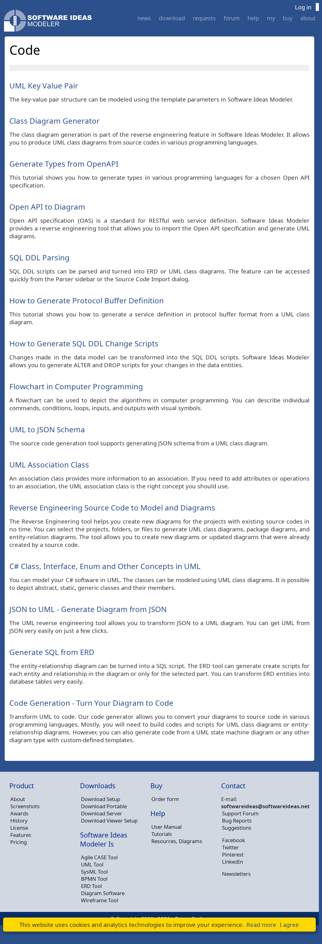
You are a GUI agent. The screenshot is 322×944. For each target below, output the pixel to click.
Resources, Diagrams (176, 841)
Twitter (230, 847)
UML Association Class (49, 464)
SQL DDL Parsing (39, 257)
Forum (232, 18)
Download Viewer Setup (109, 820)
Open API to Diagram (47, 207)
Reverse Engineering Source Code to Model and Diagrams (112, 507)
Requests (204, 18)
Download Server (101, 813)
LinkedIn (232, 861)
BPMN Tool (94, 878)
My (271, 18)
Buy (287, 18)
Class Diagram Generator (54, 121)
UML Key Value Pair (43, 85)
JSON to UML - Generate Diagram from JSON (88, 609)
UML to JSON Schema (47, 429)
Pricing (18, 842)
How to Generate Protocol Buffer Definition (86, 300)
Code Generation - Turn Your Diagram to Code (91, 703)
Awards (19, 813)
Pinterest (233, 854)
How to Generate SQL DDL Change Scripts (84, 343)
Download (172, 18)
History (19, 820)
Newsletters (236, 873)
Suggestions (236, 827)
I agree (289, 924)
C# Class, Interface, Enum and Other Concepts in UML (105, 566)
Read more (261, 924)
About (308, 18)
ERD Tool (91, 885)
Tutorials (161, 833)
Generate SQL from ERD (51, 652)
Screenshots (25, 806)
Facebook (233, 840)
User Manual (166, 826)
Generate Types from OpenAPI (63, 164)
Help (253, 18)
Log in (303, 7)
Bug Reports (237, 820)
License (19, 827)
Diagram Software (103, 893)
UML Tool (92, 864)
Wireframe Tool (99, 900)
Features (20, 834)
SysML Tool (94, 871)
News (144, 18)
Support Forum (240, 813)
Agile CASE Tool (99, 857)
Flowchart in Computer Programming (76, 386)
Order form (165, 799)
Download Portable (104, 806)
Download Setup (100, 799)
